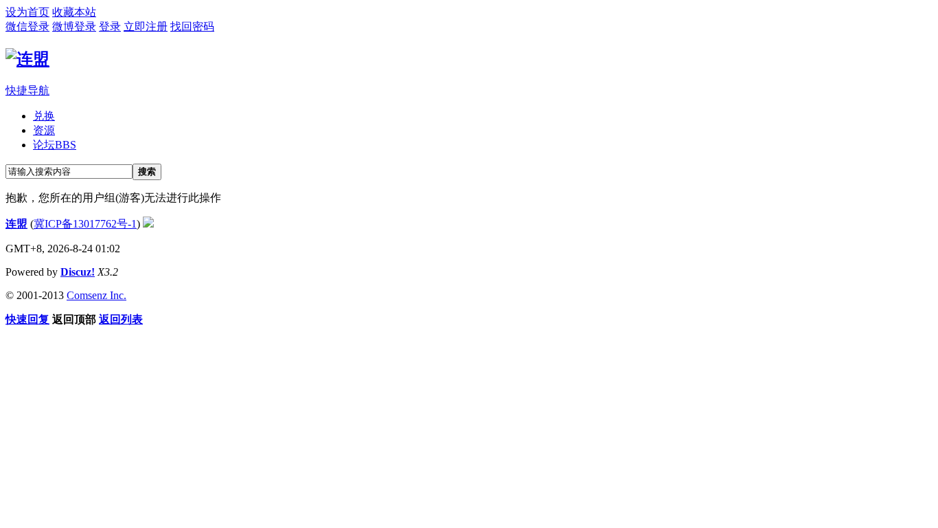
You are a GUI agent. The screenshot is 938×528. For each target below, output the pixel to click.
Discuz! (77, 272)
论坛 (54, 145)
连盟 (16, 224)
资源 (44, 130)
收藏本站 (74, 12)
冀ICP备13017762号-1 (85, 224)
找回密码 (192, 26)
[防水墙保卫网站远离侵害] (148, 224)
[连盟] (27, 59)
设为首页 (27, 12)
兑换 (44, 116)
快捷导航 (27, 90)
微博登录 (74, 26)
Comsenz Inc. (96, 295)
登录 (110, 26)
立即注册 (146, 26)
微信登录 (27, 26)
